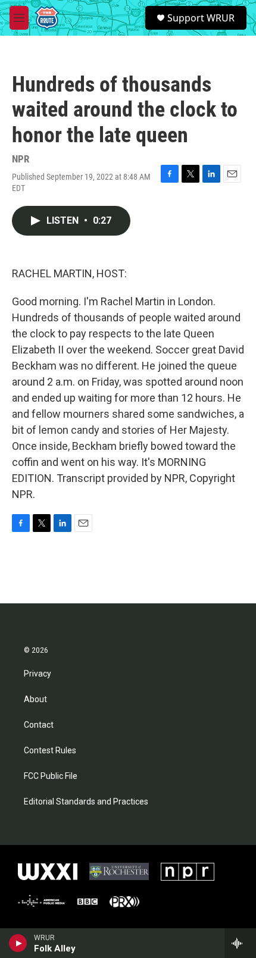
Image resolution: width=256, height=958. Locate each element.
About (35, 699)
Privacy (37, 673)
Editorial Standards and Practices (86, 801)
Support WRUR (201, 17)
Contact (39, 725)
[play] (18, 943)
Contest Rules (50, 750)
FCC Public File (50, 776)
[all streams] (240, 943)
